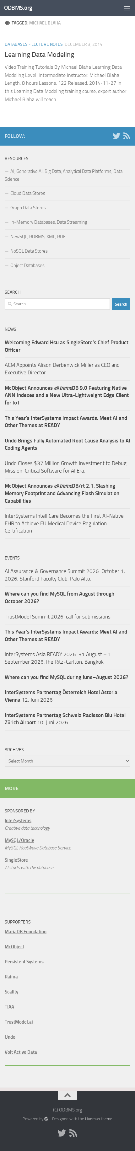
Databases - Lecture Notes (34, 44)
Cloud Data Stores (27, 193)
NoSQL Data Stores (29, 251)
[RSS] (126, 136)
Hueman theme (98, 1118)
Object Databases (27, 265)
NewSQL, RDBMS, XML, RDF (38, 236)
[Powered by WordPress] (46, 1119)
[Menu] (127, 8)
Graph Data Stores (28, 208)
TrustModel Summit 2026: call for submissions (58, 616)
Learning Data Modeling (39, 55)
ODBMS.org (18, 7)
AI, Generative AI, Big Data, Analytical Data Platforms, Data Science (63, 175)
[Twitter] (116, 136)
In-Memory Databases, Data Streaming (48, 222)
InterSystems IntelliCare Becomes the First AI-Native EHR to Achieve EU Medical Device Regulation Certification (64, 523)
